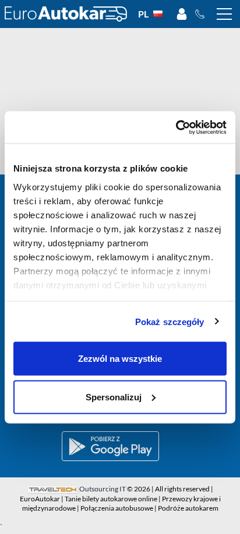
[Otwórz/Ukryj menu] (224, 14)
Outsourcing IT (102, 488)
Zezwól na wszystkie (120, 359)
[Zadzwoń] (203, 14)
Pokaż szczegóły (169, 321)
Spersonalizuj (114, 397)
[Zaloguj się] (181, 14)
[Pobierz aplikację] (120, 446)
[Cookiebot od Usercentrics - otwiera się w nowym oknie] (176, 127)
